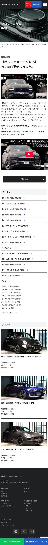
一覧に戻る (24, 179)
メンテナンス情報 (7, 308)
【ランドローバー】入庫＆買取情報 (14, 253)
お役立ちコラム (7, 312)
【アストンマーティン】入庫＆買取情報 (16, 237)
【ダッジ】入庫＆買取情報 (11, 264)
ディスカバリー (7, 248)
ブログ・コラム (12, 44)
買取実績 (4, 494)
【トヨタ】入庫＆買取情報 (11, 220)
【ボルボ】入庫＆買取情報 (11, 214)
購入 (25, 491)
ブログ (3, 281)
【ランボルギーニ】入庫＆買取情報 (14, 226)
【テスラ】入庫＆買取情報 (11, 198)
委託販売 (4, 496)
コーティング (28, 510)
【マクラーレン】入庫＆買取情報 (13, 209)
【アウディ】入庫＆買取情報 (11, 289)
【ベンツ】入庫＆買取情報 (10, 292)
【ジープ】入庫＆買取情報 (11, 242)
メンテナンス (28, 504)
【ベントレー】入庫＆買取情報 (13, 203)
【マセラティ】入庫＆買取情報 (13, 270)
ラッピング (27, 508)
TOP (1, 44)
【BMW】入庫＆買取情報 (10, 286)
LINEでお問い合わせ (12, 541)
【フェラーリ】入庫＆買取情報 (13, 231)
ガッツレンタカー (7, 506)
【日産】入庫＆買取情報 (10, 275)
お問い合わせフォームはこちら (36, 541)
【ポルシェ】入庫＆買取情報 (11, 296)
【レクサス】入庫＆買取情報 (11, 299)
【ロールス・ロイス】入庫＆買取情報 (15, 259)
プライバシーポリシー (8, 525)
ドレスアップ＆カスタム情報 (11, 305)
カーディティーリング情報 (10, 302)
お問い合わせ (37, 4)
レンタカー (4, 504)
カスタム (27, 506)
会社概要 (4, 522)
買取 (2, 491)
